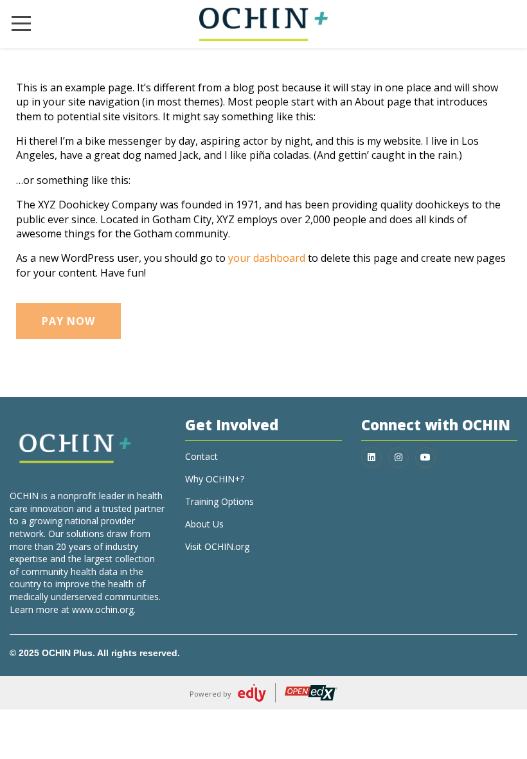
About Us (204, 524)
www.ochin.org (103, 609)
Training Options (219, 501)
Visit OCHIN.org (217, 546)
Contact (201, 456)
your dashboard (266, 258)
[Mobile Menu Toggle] (21, 24)
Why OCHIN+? (214, 479)
